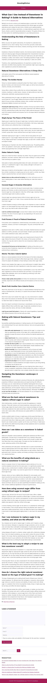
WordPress (35, 680)
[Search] (18, 650)
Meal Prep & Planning (8, 601)
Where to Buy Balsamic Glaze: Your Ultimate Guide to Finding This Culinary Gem (22, 674)
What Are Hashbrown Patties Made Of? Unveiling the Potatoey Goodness (20, 672)
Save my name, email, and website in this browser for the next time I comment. (24, 638)
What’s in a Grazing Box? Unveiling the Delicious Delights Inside (18, 667)
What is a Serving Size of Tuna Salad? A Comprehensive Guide (18, 665)
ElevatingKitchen (23, 3)
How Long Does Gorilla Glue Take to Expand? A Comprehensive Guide (20, 669)
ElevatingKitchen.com (22, 680)
